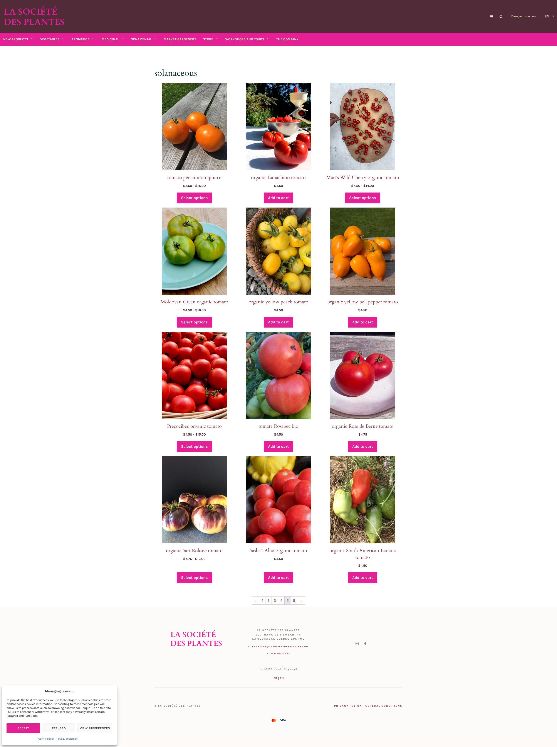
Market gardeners (180, 39)
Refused (59, 728)
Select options (194, 197)
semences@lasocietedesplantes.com (280, 646)
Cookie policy (46, 738)
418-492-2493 (280, 653)
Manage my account (525, 16)
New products (15, 39)
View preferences (95, 728)
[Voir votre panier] (491, 16)
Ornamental (141, 39)
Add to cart (278, 197)
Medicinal (110, 39)
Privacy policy (348, 705)
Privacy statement (68, 738)
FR (275, 678)
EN (282, 678)
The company (287, 39)
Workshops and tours (244, 39)
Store (208, 39)
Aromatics (81, 39)
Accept (23, 728)
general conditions (384, 705)
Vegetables (50, 39)
